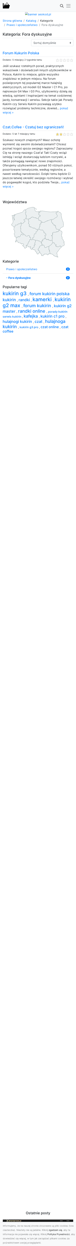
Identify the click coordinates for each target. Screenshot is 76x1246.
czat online (50, 327)
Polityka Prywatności (58, 1234)
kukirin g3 (15, 293)
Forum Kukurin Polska (21, 53)
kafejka (31, 316)
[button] (62, 6)
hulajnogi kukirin (18, 321)
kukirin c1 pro (53, 316)
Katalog (31, 20)
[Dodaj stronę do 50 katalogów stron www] (38, 14)
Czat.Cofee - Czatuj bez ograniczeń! (33, 127)
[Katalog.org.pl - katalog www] (6, 5)
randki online (32, 311)
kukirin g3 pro (29, 327)
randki (25, 299)
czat (39, 321)
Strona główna (12, 20)
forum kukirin (37, 305)
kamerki (43, 299)
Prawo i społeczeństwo (22, 25)
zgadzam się (55, 1230)
